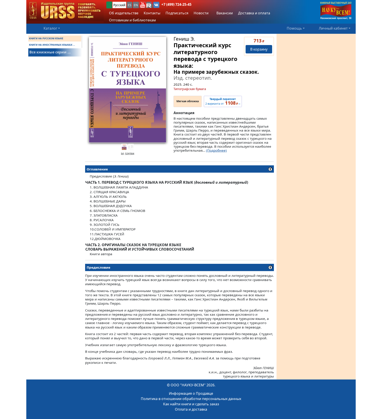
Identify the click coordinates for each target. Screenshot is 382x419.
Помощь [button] (294, 28)
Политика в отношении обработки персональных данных (191, 398)
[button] (142, 5)
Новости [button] (201, 13)
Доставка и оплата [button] (254, 13)
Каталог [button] (50, 28)
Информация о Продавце (191, 393)
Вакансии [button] (224, 13)
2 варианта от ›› (222, 101)
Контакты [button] (152, 13)
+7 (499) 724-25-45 (176, 4)
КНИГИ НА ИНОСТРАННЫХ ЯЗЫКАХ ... (52, 44)
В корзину (258, 49)
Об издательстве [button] (123, 13)
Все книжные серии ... (50, 52)
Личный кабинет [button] (333, 28)
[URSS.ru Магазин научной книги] (65, 10)
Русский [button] (119, 5)
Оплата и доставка (191, 409)
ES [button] (129, 5)
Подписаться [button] (177, 13)
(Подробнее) (216, 150)
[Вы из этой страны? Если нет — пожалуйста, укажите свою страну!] (109, 5)
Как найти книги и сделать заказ (191, 404)
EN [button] (136, 5)
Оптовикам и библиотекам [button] (132, 20)
